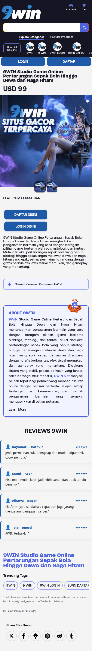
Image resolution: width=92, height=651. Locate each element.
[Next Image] (88, 141)
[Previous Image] (3, 141)
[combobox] (41, 27)
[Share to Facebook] (23, 636)
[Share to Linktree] (35, 636)
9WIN (13, 319)
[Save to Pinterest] (47, 636)
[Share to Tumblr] (71, 636)
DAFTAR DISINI (25, 214)
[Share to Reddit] (59, 636)
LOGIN (23, 61)
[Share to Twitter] (11, 636)
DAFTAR (69, 61)
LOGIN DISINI (26, 226)
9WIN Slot (62, 376)
